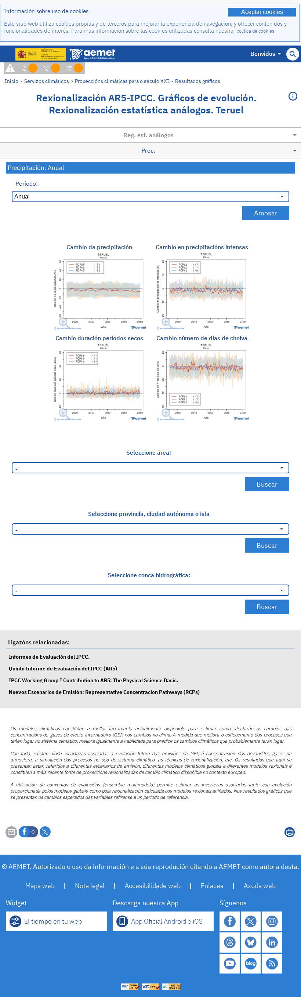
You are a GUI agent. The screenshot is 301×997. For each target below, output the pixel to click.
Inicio (11, 80)
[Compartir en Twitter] (45, 831)
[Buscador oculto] (292, 54)
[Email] (11, 836)
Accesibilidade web (153, 885)
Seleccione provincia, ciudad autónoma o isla (149, 513)
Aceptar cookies (262, 12)
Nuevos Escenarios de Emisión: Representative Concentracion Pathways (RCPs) (104, 691)
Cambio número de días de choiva (201, 338)
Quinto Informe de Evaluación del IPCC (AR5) (63, 668)
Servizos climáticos (46, 80)
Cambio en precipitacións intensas (202, 247)
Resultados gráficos (197, 80)
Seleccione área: (148, 452)
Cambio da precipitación (99, 247)
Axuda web (260, 885)
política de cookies (255, 31)
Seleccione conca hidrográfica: (149, 575)
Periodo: (26, 183)
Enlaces (212, 885)
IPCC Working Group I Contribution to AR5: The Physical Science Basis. (93, 680)
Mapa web (40, 885)
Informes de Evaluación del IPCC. (49, 656)
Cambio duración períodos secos (99, 338)
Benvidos (262, 53)
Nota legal (90, 885)
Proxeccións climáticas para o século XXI (122, 80)
